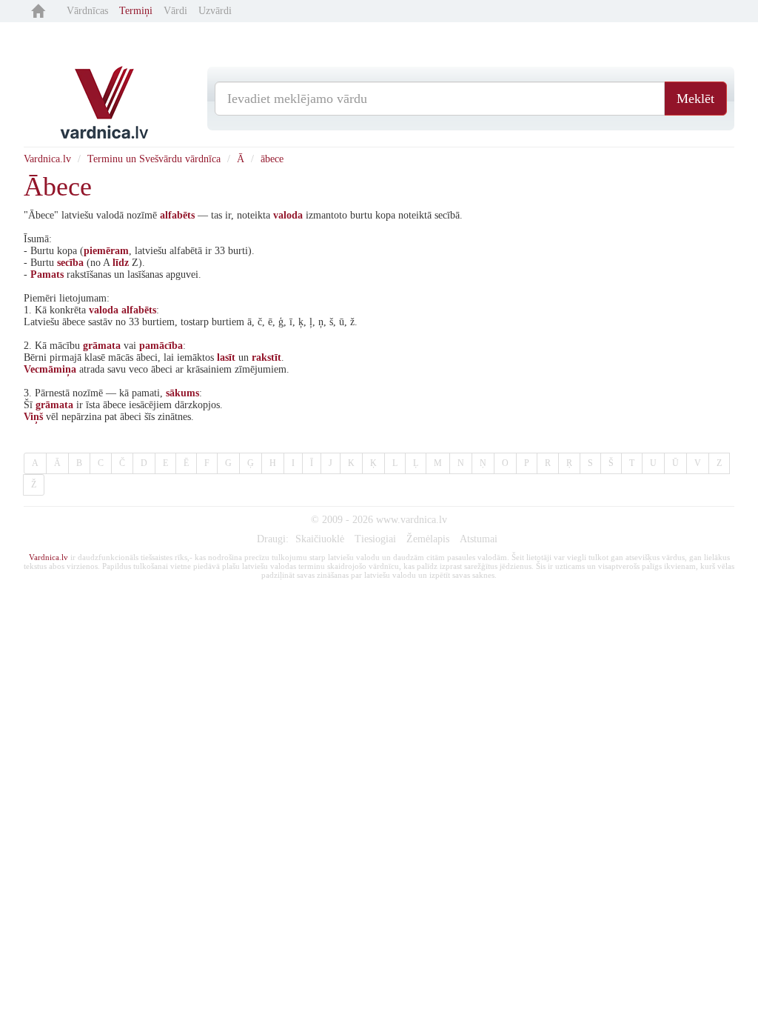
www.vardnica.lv (411, 519)
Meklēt (695, 98)
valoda (288, 215)
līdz (121, 262)
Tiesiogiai (375, 539)
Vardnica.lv (47, 158)
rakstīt (266, 357)
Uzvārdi (215, 10)
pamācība (161, 345)
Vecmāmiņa (50, 369)
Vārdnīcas (87, 10)
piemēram (106, 250)
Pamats (47, 274)
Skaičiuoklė (319, 539)
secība (70, 262)
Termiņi (135, 10)
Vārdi (175, 10)
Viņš (33, 416)
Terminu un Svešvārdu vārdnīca (154, 158)
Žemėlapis (427, 539)
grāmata (102, 345)
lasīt (226, 357)
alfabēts (177, 215)
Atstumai (478, 539)
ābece (272, 158)
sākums (182, 393)
